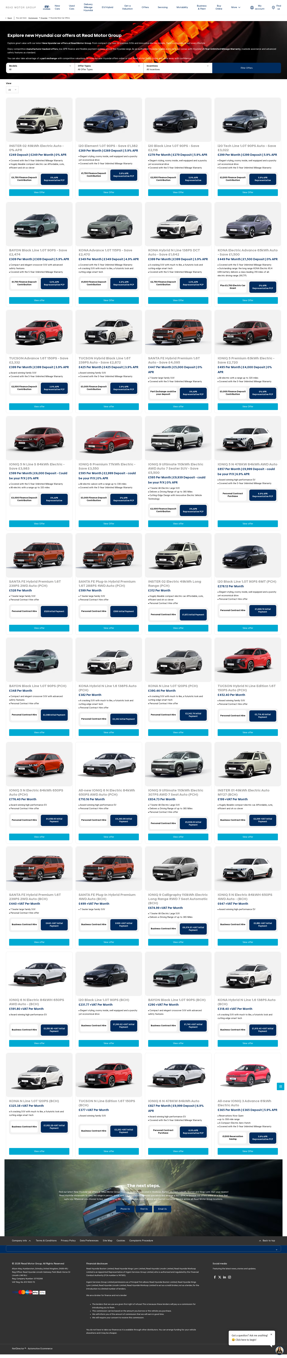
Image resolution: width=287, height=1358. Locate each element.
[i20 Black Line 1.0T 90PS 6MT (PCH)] (248, 555)
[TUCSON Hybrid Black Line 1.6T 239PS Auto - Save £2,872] (109, 332)
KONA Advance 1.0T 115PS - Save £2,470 (105, 252)
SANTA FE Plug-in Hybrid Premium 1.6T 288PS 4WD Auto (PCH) (107, 584)
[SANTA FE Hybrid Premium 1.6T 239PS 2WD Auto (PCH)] (39, 555)
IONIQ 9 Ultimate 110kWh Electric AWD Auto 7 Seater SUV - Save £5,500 (175, 469)
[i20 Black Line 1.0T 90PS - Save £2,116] (178, 120)
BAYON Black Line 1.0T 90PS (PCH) (37, 686)
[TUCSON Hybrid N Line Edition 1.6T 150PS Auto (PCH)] (248, 660)
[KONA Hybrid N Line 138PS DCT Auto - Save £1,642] (178, 224)
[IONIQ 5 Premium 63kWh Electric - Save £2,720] (248, 332)
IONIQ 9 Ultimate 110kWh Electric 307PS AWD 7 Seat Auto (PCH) (175, 793)
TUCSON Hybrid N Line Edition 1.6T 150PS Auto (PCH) (247, 688)
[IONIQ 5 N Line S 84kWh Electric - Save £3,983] (39, 438)
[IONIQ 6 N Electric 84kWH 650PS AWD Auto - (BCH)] (39, 974)
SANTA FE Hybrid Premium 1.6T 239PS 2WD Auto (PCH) (35, 584)
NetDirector (18, 1349)
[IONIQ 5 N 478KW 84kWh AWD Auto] (248, 438)
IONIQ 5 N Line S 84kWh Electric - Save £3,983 (37, 466)
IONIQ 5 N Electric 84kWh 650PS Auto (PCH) (36, 793)
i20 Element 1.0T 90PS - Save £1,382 (108, 146)
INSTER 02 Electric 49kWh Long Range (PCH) (174, 584)
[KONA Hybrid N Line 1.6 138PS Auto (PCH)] (109, 660)
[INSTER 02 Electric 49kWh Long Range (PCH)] (178, 555)
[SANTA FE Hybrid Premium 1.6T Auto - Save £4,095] (178, 332)
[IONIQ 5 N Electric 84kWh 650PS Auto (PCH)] (39, 764)
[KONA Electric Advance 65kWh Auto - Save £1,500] (248, 224)
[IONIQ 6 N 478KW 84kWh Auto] (178, 1075)
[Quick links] (280, 1086)
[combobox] (12, 89)
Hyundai (44, 18)
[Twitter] (220, 1277)
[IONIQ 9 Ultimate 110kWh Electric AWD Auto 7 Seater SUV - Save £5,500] (178, 438)
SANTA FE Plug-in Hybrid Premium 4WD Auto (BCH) (107, 897)
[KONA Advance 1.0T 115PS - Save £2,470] (109, 224)
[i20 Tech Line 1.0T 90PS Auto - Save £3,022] (248, 120)
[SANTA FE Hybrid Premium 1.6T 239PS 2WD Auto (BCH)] (39, 869)
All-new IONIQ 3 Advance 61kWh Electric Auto (244, 1103)
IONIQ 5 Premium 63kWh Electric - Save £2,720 (246, 360)
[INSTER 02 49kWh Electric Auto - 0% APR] (39, 120)
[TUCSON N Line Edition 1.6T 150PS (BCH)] (109, 1075)
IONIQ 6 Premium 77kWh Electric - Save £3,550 (107, 466)
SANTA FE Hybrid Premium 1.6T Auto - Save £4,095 (174, 360)
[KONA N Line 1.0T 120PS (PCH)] (178, 660)
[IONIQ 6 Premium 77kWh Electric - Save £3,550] (109, 438)
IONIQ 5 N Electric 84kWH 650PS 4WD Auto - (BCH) (245, 897)
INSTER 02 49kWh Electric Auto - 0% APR (36, 148)
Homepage (33, 18)
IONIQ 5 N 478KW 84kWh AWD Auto (247, 464)
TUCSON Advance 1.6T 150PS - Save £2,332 (38, 360)
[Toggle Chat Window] (279, 1350)
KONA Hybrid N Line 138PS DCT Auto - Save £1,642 (174, 252)
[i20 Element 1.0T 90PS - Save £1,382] (109, 120)
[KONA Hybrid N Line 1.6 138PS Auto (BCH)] (248, 974)
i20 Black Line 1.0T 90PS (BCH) (104, 1000)
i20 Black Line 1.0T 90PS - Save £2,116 (173, 148)
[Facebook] (215, 1277)
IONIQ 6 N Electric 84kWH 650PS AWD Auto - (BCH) (36, 1002)
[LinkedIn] (224, 1277)
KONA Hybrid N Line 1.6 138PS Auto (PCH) (108, 688)
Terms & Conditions (46, 1241)
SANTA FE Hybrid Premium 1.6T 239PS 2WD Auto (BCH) (35, 897)
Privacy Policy (68, 1241)
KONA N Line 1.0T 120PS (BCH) (34, 1101)
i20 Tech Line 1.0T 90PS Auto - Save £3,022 (247, 148)
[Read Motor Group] (21, 7)
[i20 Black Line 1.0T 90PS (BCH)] (109, 974)
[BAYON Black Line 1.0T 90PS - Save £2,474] (39, 224)
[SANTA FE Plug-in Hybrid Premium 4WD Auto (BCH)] (109, 869)
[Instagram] (229, 1277)
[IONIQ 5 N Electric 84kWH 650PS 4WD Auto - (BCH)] (248, 869)
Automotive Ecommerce (40, 1349)
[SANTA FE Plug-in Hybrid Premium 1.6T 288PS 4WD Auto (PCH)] (109, 555)
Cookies (121, 1241)
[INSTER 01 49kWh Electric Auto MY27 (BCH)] (248, 764)
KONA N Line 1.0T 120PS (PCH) (173, 686)
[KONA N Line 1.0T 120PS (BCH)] (39, 1075)
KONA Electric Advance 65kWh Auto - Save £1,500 (248, 252)
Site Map (107, 1241)
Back (10, 18)
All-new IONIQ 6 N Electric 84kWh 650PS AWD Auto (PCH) (107, 793)
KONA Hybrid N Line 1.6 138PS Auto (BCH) (247, 1002)
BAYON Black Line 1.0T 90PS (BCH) (177, 1000)
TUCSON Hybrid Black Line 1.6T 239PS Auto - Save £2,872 (105, 360)
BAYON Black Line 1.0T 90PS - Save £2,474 (38, 252)
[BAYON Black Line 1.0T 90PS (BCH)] (178, 974)
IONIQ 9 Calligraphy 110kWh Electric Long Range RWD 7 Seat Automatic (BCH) (178, 899)
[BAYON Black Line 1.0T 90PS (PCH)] (39, 660)
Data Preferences (89, 1241)
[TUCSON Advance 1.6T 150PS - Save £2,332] (39, 332)
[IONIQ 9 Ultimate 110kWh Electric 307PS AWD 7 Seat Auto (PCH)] (178, 764)
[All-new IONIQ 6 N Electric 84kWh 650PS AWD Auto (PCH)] (109, 764)
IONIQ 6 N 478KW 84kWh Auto (173, 1101)
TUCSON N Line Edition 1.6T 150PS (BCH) (107, 1103)
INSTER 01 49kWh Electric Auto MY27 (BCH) (244, 793)
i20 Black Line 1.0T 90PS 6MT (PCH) (247, 582)
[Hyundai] (46, 7)
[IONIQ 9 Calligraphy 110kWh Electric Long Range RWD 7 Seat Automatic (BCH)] (178, 869)
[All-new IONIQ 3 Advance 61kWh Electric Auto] (248, 1075)
